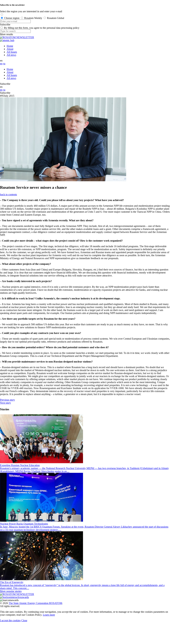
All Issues (12, 52)
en (1, 63)
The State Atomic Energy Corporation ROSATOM (35, 603)
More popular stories (11, 591)
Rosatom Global (55, 18)
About (10, 49)
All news (11, 54)
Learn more (49, 614)
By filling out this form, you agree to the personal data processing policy (41, 27)
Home (10, 46)
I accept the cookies (10, 620)
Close (24, 620)
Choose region (11, 18)
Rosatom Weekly (33, 18)
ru (4, 63)
